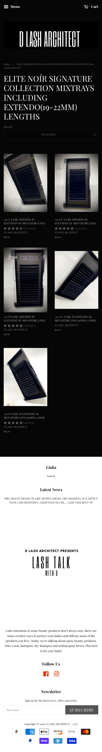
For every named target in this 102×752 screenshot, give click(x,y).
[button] (13, 228)
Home (7, 64)
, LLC (75, 724)
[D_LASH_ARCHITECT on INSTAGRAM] (46, 675)
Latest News (51, 489)
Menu (15, 6)
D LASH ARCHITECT (58, 724)
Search (51, 476)
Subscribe (82, 709)
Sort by (8, 127)
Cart (94, 6)
